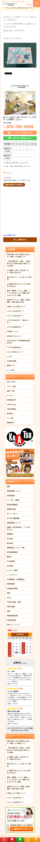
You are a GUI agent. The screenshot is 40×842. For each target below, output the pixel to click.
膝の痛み (10, 543)
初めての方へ (11, 382)
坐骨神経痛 (11, 495)
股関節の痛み (11, 509)
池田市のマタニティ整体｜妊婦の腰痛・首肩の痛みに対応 (18, 301)
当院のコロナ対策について (16, 306)
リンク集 (10, 418)
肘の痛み (10, 538)
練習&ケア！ (11, 365)
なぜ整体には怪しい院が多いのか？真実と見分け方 (18, 271)
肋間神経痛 (11, 584)
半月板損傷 (11, 561)
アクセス (36, 841)
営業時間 (28, 841)
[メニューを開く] (36, 3)
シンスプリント (12, 575)
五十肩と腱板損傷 (13, 518)
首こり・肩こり (12, 513)
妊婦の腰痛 (11, 606)
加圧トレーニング (13, 624)
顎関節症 (10, 534)
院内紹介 (10, 413)
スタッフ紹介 (11, 386)
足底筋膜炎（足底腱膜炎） (16, 579)
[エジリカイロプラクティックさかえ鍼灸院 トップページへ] (9, 4)
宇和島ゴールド (12, 331)
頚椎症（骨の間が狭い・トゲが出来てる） (18, 528)
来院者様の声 (11, 400)
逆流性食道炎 (11, 620)
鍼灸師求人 (11, 422)
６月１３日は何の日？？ (15, 316)
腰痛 (8, 486)
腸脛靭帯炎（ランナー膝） (16, 548)
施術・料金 (11, 391)
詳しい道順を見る (20, 239)
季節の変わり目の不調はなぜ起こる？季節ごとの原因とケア (18, 255)
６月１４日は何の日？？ (15, 311)
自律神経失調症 (12, 588)
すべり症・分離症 (13, 500)
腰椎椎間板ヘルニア (14, 491)
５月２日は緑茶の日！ (15, 347)
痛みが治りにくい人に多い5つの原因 (19, 278)
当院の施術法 (11, 409)
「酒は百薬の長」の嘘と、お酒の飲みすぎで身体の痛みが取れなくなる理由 (18, 263)
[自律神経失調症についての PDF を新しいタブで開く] (20, 808)
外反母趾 (10, 566)
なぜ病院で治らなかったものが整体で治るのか (18, 285)
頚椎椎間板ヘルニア (14, 523)
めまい (9, 597)
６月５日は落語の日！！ (15, 327)
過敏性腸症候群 (12, 615)
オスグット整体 (12, 570)
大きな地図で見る (9, 235)
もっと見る (11, 370)
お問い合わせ (11, 404)
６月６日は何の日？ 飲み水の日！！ (18, 321)
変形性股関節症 (12, 504)
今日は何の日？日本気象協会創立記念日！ (18, 342)
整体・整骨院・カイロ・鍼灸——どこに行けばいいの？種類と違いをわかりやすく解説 (18, 293)
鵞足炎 (9, 557)
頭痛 (8, 593)
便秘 (8, 611)
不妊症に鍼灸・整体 (14, 602)
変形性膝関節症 (12, 552)
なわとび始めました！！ (15, 352)
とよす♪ (9, 356)
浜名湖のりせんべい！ (15, 336)
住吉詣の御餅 (11, 361)
